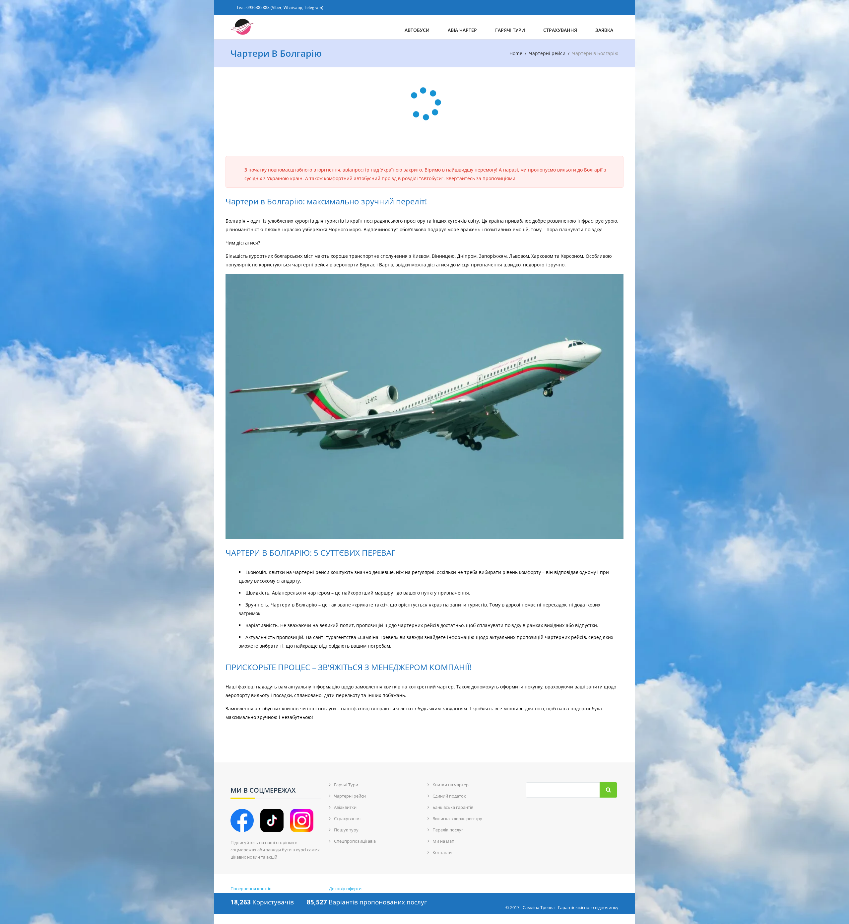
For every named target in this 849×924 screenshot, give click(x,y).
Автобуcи (417, 30)
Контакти (442, 852)
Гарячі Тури (510, 30)
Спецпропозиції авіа (355, 841)
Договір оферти (345, 888)
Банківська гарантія (452, 807)
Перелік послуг (447, 830)
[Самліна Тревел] (273, 27)
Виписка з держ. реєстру (457, 818)
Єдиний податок (449, 796)
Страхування (560, 30)
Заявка (604, 30)
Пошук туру (346, 830)
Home (515, 53)
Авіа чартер (462, 30)
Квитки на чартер (450, 785)
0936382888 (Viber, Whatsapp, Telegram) (284, 7)
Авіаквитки (345, 807)
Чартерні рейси (547, 53)
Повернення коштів (250, 888)
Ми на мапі (443, 841)
